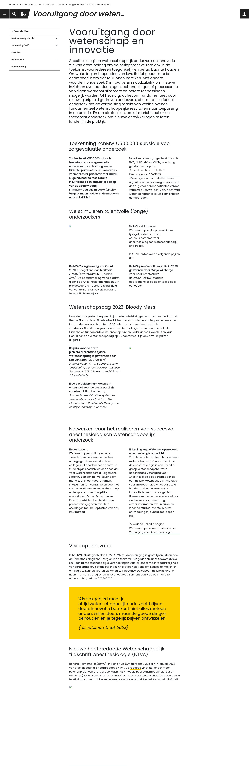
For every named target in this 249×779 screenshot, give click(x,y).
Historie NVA (18, 59)
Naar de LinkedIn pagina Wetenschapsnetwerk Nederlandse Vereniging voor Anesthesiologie (152, 528)
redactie (135, 668)
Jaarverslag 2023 (46, 4)
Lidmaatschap (19, 66)
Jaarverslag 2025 (20, 45)
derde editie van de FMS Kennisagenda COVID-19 (146, 172)
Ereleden (16, 52)
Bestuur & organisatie (23, 38)
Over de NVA (26, 4)
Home (12, 4)
